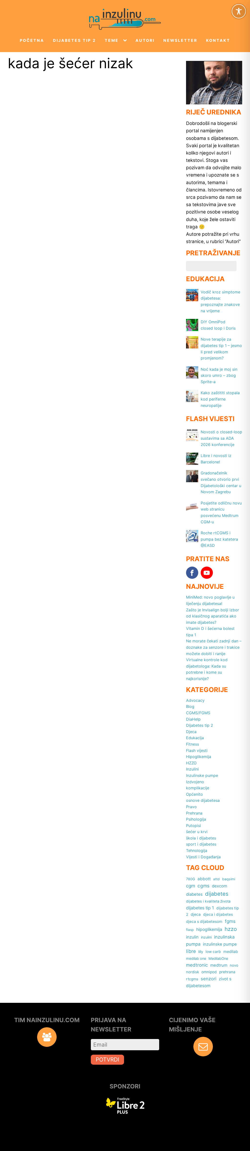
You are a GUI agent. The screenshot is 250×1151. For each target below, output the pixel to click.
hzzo (231, 929)
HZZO (191, 762)
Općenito (194, 794)
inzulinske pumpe (220, 944)
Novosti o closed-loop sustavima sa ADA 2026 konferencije (221, 438)
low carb (213, 951)
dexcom (219, 885)
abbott (204, 878)
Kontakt (218, 40)
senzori (208, 978)
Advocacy (195, 700)
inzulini (206, 937)
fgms (230, 921)
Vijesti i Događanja (203, 856)
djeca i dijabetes (218, 914)
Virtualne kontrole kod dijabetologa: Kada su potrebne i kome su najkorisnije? (207, 669)
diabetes (194, 894)
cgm (190, 886)
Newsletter (180, 40)
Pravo (191, 806)
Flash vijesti (197, 750)
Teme (112, 40)
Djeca (191, 731)
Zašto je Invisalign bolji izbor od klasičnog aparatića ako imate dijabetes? (212, 616)
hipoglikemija (209, 929)
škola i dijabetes (201, 838)
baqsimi (228, 879)
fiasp (190, 930)
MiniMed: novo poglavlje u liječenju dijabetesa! (210, 600)
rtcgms (192, 979)
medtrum (218, 965)
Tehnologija (196, 850)
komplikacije (197, 787)
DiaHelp (193, 719)
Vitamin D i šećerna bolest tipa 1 (210, 631)
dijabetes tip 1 (200, 907)
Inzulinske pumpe (202, 775)
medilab (230, 951)
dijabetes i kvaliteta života (208, 901)
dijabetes (217, 894)
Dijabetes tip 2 (74, 40)
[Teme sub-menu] (126, 40)
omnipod (209, 972)
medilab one (196, 958)
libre (191, 951)
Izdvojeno (195, 781)
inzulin (192, 936)
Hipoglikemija (198, 756)
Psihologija (196, 819)
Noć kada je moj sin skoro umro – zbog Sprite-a (219, 375)
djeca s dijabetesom (204, 921)
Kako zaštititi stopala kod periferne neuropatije (220, 399)
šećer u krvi (197, 831)
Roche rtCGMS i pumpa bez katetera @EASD (219, 539)
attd (216, 879)
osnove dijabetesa (203, 800)
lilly (200, 952)
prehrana (227, 972)
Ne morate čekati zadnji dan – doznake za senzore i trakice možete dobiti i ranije (213, 647)
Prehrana (194, 813)
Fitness (192, 744)
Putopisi (193, 825)
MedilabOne (218, 958)
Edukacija (195, 737)
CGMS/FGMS (198, 712)
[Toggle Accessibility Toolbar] (238, 11)
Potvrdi (107, 1059)
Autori (145, 40)
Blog (190, 706)
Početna (32, 40)
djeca (196, 914)
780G (190, 879)
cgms (203, 886)
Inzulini (192, 769)
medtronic (197, 965)
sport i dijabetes (201, 844)
